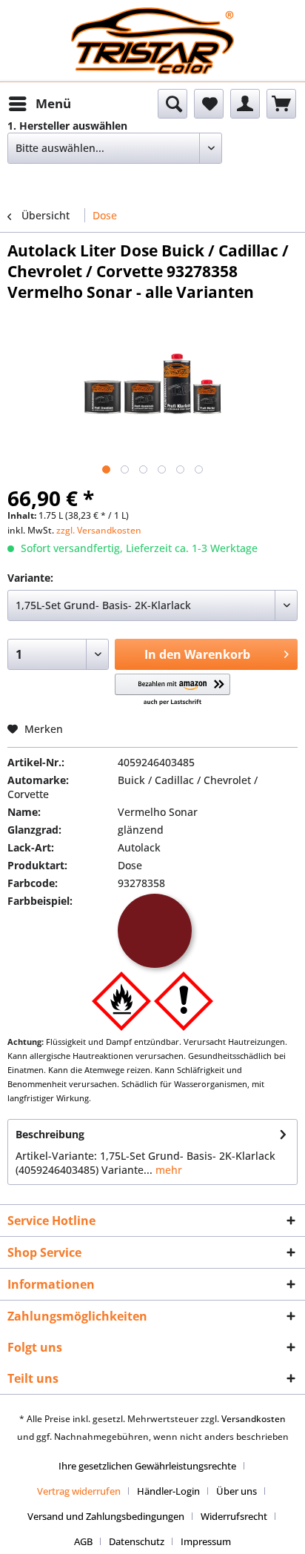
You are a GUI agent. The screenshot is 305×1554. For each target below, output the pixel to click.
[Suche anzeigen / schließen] (172, 104)
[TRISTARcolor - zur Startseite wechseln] (152, 20)
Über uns (236, 1491)
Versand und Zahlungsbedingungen (105, 1516)
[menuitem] (39, 104)
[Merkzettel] (209, 104)
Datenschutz (136, 1541)
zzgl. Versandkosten (98, 530)
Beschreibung (50, 1134)
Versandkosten (253, 1418)
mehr (167, 1170)
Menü (53, 103)
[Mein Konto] (245, 104)
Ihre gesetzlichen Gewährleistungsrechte (147, 1465)
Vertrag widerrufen (79, 1491)
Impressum (206, 1541)
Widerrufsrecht (234, 1516)
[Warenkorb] (281, 104)
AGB (83, 1541)
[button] (172, 690)
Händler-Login (168, 1491)
